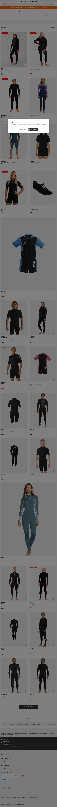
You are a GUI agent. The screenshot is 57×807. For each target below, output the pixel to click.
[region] (28, 126)
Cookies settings (23, 129)
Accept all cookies (33, 129)
